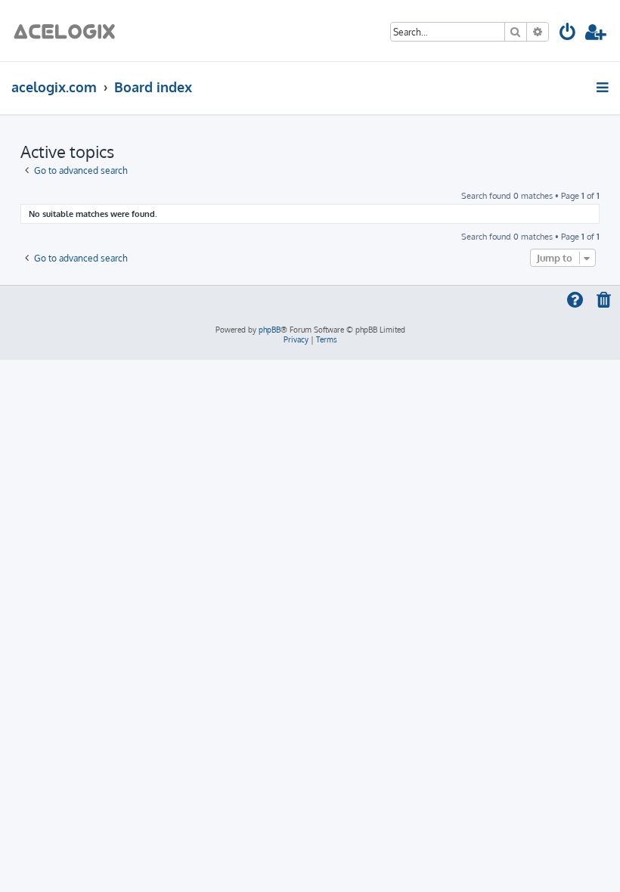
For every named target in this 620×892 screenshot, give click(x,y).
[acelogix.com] (69, 31)
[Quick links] (603, 87)
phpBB (270, 329)
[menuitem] (568, 34)
